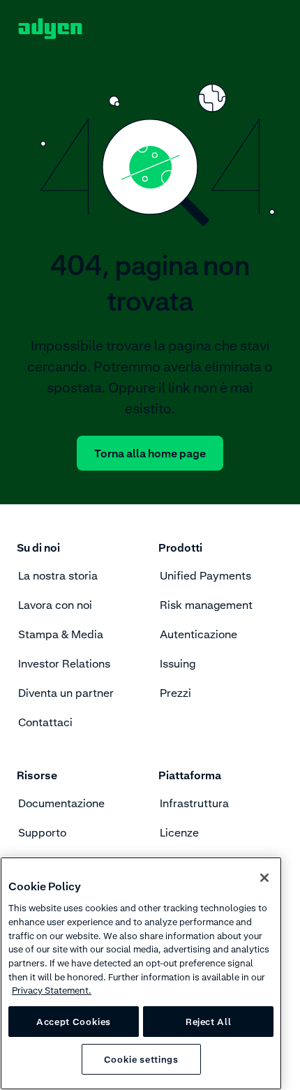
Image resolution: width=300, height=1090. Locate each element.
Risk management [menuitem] (206, 605)
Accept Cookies (73, 1021)
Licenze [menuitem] (179, 832)
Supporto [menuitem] (42, 832)
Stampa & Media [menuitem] (60, 634)
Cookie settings (141, 1059)
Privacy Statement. (51, 990)
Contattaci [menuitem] (45, 722)
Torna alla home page (150, 453)
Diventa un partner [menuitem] (66, 693)
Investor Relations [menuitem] (64, 663)
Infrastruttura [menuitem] (194, 803)
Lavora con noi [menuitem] (55, 605)
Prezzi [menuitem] (175, 693)
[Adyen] (50, 28)
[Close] (264, 877)
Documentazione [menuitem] (61, 803)
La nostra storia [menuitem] (58, 575)
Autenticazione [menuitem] (198, 634)
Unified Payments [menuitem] (205, 575)
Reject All (209, 1021)
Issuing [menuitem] (177, 663)
